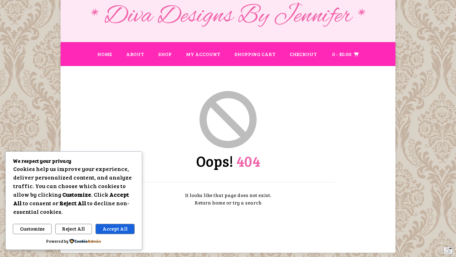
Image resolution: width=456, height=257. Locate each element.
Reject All (73, 228)
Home (104, 54)
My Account (203, 54)
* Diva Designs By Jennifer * (228, 16)
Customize (32, 228)
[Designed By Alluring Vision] (448, 250)
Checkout (303, 54)
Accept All (115, 228)
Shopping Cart (254, 54)
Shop (165, 54)
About (135, 54)
